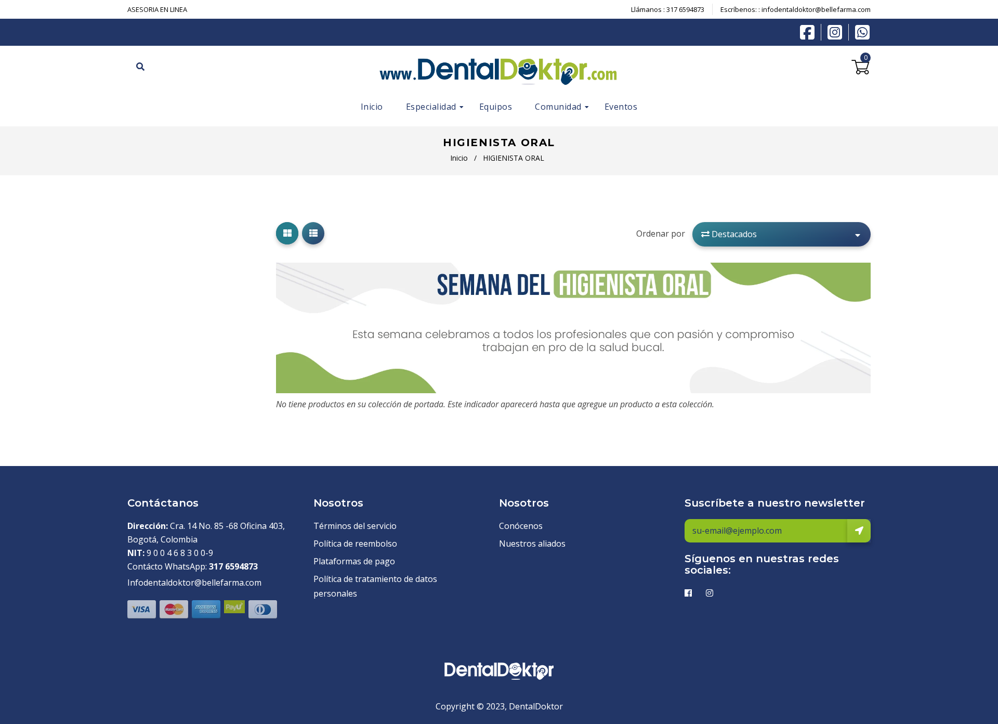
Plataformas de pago (354, 561)
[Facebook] (810, 31)
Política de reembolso (355, 543)
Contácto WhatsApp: (192, 566)
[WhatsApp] (862, 31)
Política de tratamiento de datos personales (375, 586)
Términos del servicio (355, 526)
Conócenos (521, 526)
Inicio (459, 158)
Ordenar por (660, 233)
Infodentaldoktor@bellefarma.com (194, 582)
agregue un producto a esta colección (644, 404)
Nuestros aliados (532, 543)
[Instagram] (837, 32)
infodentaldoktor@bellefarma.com (816, 9)
